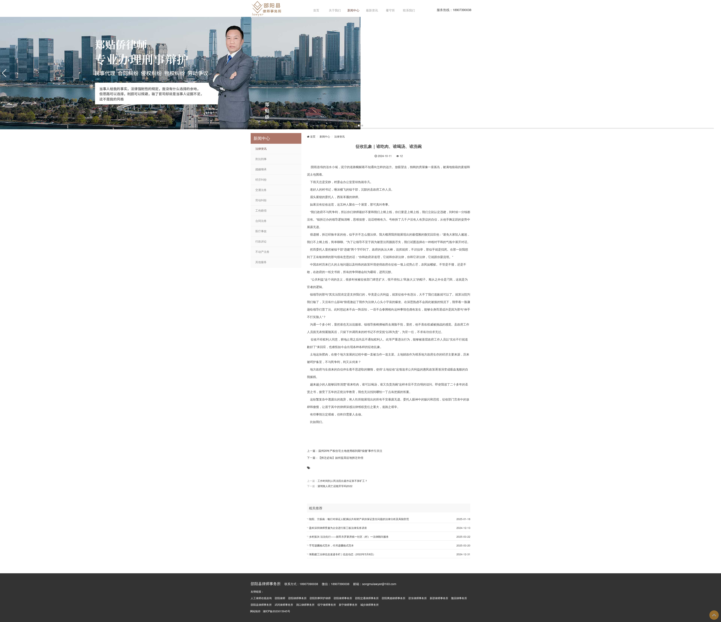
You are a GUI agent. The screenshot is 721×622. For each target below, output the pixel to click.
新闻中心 (353, 10)
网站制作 (255, 611)
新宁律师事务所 (348, 604)
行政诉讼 (261, 241)
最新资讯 (372, 10)
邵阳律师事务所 (297, 598)
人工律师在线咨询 (261, 598)
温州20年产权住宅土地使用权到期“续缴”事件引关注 (350, 451)
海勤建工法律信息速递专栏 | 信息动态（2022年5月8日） (342, 554)
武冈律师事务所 (284, 604)
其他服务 (261, 262)
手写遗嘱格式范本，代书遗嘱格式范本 (331, 545)
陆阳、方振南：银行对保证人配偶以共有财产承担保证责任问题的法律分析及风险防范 (359, 519)
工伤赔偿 (261, 210)
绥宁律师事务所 (327, 604)
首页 (316, 10)
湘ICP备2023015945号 (276, 611)
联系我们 (409, 10)
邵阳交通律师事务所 (367, 598)
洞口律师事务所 (305, 604)
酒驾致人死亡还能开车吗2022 (335, 486)
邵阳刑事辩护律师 (320, 598)
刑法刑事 (261, 159)
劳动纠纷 (261, 200)
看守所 (390, 10)
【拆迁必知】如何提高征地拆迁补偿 (340, 458)
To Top (714, 615)
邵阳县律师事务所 (261, 604)
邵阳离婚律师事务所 (393, 598)
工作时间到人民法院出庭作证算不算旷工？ (342, 481)
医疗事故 (261, 231)
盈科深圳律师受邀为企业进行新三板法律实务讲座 (338, 528)
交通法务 (261, 190)
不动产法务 (262, 251)
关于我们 (335, 10)
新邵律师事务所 (439, 598)
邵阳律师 (280, 598)
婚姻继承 (261, 169)
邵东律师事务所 (417, 598)
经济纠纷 (261, 179)
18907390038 (462, 9)
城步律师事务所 (369, 604)
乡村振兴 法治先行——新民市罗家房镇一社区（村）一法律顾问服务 (349, 536)
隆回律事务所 (459, 598)
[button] (359, 125)
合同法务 (261, 220)
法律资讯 (261, 148)
